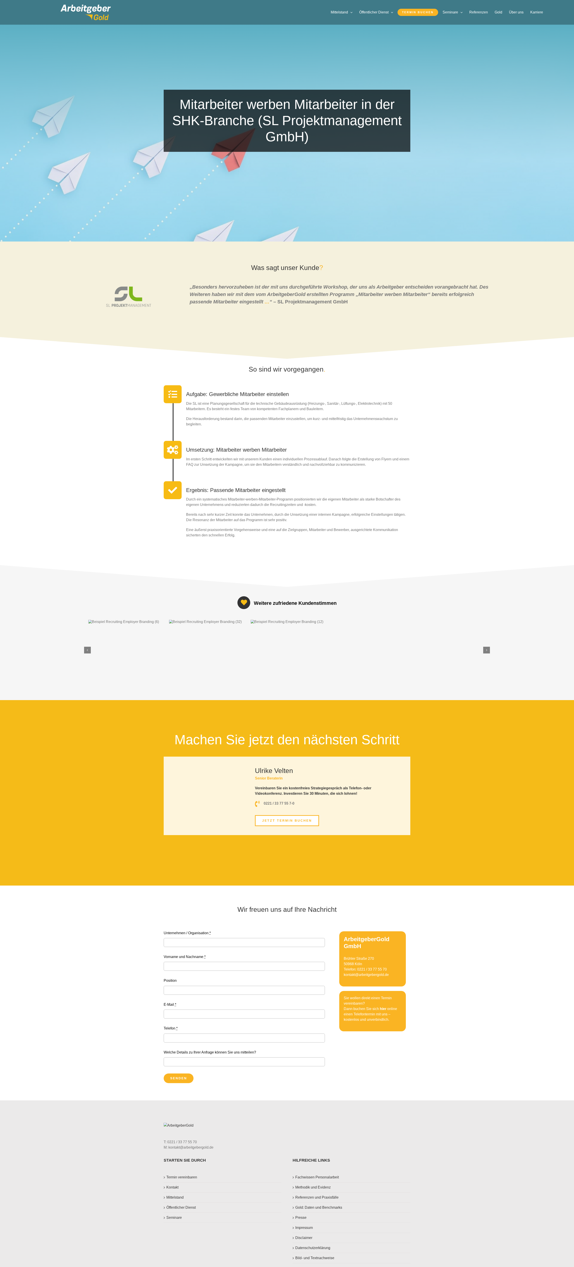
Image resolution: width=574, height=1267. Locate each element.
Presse (301, 1217)
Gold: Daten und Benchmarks (318, 1207)
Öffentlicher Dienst (181, 1207)
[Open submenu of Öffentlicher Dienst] (393, 12)
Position (170, 980)
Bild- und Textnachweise (314, 1258)
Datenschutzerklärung (312, 1248)
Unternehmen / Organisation (187, 933)
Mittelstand (175, 1197)
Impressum (304, 1228)
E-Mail (170, 1004)
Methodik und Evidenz (313, 1187)
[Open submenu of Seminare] (462, 12)
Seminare (174, 1217)
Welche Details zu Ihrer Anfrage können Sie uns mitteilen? (210, 1052)
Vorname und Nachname (185, 957)
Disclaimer (303, 1238)
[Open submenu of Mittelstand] (352, 12)
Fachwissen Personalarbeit (317, 1177)
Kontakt (172, 1187)
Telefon (171, 1028)
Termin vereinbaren (181, 1177)
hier (383, 1009)
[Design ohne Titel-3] (85, 6)
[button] (87, 650)
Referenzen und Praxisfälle (317, 1197)
